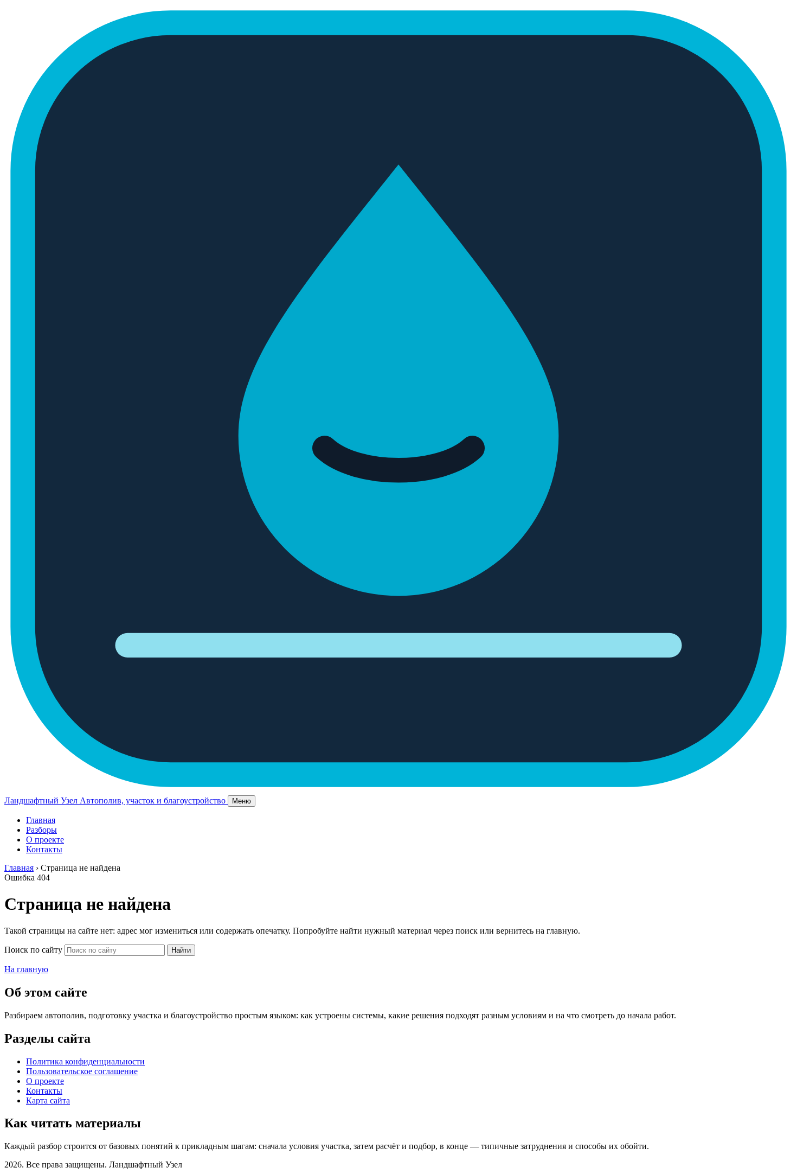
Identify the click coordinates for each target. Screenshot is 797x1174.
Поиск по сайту (33, 949)
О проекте (45, 839)
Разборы (41, 829)
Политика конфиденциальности (85, 1061)
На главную (26, 969)
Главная (40, 820)
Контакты (44, 849)
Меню (241, 801)
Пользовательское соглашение (82, 1071)
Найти (181, 950)
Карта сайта (48, 1100)
